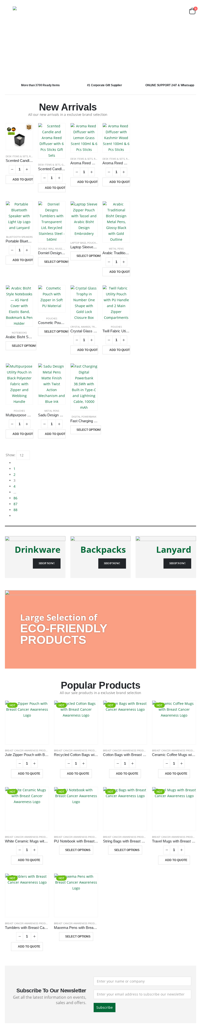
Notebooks (19, 332)
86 (15, 498)
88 (15, 509)
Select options (56, 262)
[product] (19, 136)
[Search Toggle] (180, 11)
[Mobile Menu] (8, 11)
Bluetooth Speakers (19, 237)
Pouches (92, 242)
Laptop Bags (78, 242)
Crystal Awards (80, 326)
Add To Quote (23, 179)
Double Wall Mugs (50, 248)
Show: (10, 455)
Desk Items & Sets (17, 156)
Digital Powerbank (84, 416)
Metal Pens (116, 248)
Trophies (97, 326)
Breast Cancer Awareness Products (28, 750)
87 (15, 504)
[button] (14, 48)
